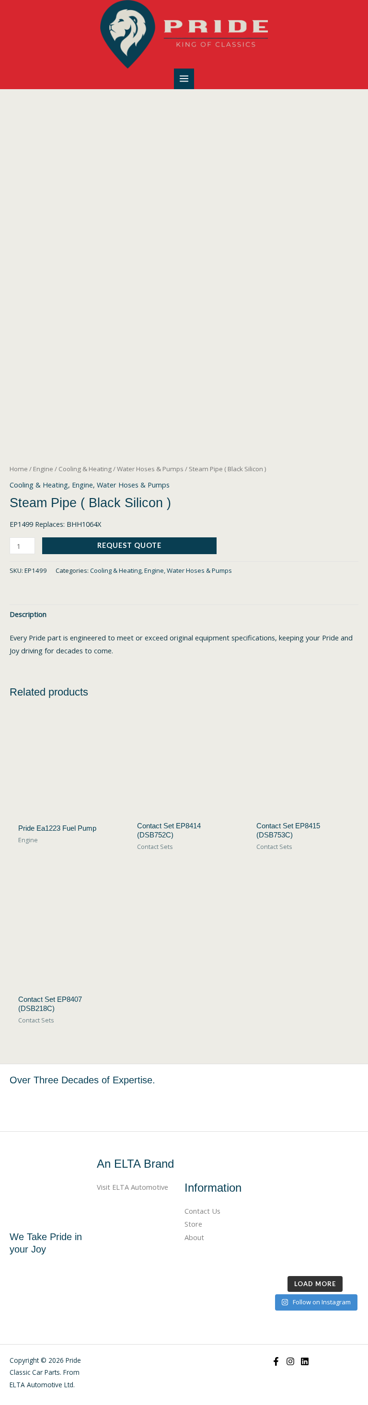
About (194, 1237)
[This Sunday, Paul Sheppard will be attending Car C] (292, 1200)
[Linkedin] (304, 1361)
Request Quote (129, 545)
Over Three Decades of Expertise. (82, 1080)
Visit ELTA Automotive (132, 1187)
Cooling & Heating (85, 468)
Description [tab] (28, 614)
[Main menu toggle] (184, 79)
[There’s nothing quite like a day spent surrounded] (337, 1256)
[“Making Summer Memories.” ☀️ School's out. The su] (337, 1200)
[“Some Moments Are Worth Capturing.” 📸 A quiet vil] (337, 1172)
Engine (43, 468)
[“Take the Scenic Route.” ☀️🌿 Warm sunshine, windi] (292, 1172)
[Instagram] (290, 1361)
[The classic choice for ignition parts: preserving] (337, 1228)
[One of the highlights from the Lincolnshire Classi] (292, 1256)
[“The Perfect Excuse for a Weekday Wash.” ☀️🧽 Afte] (292, 1228)
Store (193, 1224)
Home (19, 468)
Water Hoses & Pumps (150, 468)
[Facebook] (276, 1361)
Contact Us (202, 1211)
